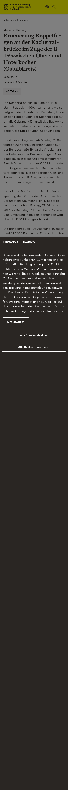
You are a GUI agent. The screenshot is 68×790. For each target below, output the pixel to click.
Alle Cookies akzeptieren (34, 347)
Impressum (55, 311)
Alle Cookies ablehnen (34, 335)
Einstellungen (15, 321)
